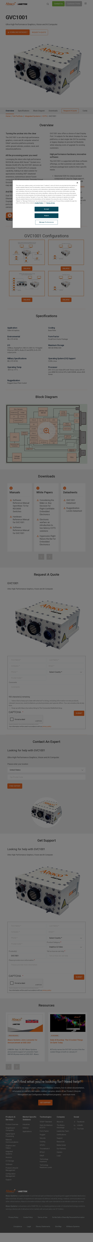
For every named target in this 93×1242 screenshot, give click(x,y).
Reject (46, 215)
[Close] (77, 182)
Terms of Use (50, 203)
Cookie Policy (39, 203)
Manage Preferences (46, 222)
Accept (46, 209)
